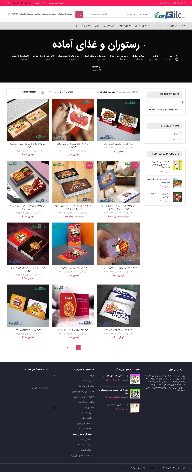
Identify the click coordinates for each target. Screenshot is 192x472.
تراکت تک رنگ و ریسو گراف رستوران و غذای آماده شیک (160, 164)
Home (135, 92)
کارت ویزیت (124, 92)
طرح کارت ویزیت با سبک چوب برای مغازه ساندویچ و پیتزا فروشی (73, 207)
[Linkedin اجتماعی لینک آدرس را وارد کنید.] (18, 3)
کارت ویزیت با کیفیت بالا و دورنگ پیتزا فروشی (28, 269)
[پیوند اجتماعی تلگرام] (14, 3)
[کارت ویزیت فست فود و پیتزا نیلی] (177, 197)
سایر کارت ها (86, 439)
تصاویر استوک (88, 380)
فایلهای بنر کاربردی (86, 402)
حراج (176, 133)
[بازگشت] (143, 45)
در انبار (176, 138)
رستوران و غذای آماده (113, 147)
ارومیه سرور (125, 467)
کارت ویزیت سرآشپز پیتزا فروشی (73, 267)
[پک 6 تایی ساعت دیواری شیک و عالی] (135, 394)
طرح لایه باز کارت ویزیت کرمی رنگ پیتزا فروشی (27, 145)
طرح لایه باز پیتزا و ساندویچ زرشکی (73, 329)
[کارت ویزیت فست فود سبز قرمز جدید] (177, 183)
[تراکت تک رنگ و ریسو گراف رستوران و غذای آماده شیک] (177, 166)
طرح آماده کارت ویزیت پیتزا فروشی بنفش (118, 267)
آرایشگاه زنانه (86, 412)
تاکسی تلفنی (86, 418)
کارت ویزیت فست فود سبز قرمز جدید (158, 181)
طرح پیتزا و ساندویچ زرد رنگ (28, 329)
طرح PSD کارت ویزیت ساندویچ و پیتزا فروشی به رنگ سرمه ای (118, 207)
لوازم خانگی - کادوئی (83, 444)
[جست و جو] (79, 14)
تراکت (91, 375)
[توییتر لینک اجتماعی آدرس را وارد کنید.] (26, 3)
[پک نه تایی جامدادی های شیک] (135, 379)
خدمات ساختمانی (84, 428)
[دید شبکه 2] (42, 92)
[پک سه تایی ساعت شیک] (135, 408)
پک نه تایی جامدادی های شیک (114, 375)
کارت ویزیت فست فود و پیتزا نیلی (159, 195)
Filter (152, 109)
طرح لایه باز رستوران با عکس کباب (118, 144)
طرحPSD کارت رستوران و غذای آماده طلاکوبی (73, 145)
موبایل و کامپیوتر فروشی (81, 455)
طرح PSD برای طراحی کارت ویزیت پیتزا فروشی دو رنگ (27, 207)
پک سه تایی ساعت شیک (117, 404)
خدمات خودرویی (84, 423)
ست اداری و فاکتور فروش (83, 391)
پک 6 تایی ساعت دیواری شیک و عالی (113, 392)
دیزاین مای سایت (153, 467)
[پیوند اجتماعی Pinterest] (22, 3)
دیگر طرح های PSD (85, 386)
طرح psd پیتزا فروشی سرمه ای (118, 329)
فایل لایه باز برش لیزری (84, 396)
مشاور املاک (86, 450)
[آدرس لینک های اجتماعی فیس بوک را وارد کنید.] (29, 3)
